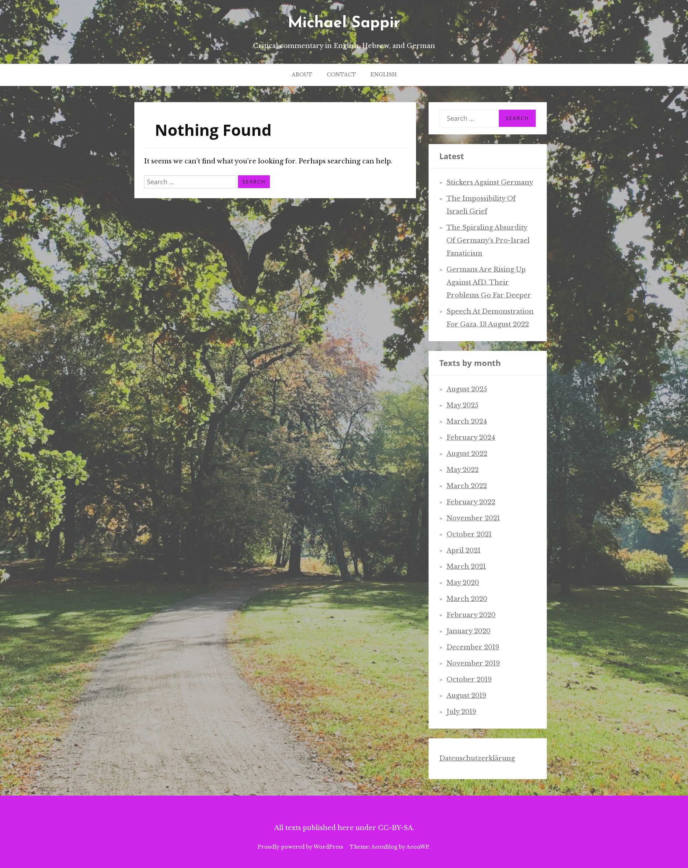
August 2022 (466, 454)
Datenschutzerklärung (477, 758)
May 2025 (462, 405)
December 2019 (472, 647)
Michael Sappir (344, 23)
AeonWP (417, 847)
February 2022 (470, 502)
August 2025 (466, 389)
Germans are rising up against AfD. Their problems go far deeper (488, 282)
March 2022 (466, 486)
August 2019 (466, 696)
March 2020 (466, 599)
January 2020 (468, 631)
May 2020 (462, 583)
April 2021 (463, 550)
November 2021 (473, 518)
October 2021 (469, 534)
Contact (341, 74)
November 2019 (473, 663)
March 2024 (466, 421)
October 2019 (469, 679)
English (384, 74)
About (302, 74)
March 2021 (466, 567)
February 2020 (471, 615)
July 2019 (461, 712)
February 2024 (470, 438)
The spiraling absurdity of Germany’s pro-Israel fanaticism (488, 240)
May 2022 (462, 470)
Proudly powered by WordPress (300, 847)
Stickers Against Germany (489, 182)
